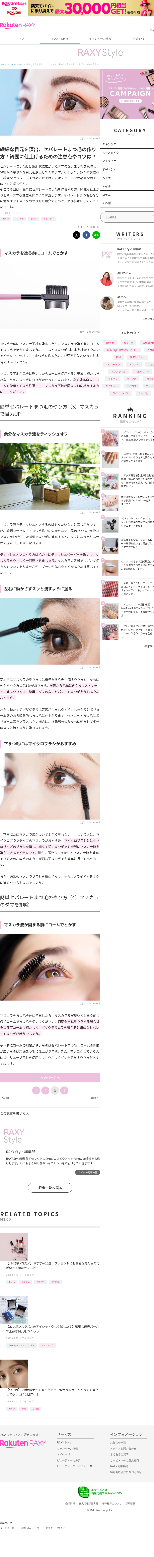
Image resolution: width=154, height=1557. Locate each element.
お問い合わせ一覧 (30, 1528)
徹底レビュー (137, 357)
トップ (20, 38)
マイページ (63, 1454)
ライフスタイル (120, 393)
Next (94, 1097)
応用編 (36, 1408)
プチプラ (41, 1281)
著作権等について (112, 1503)
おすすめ (26, 1281)
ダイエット (111, 386)
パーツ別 (131, 378)
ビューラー (49, 218)
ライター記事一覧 (87, 1172)
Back (5, 1097)
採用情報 (130, 1503)
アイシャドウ (48, 1345)
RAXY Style (60, 38)
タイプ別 (143, 393)
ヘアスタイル (118, 371)
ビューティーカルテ (68, 1460)
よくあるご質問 (119, 1454)
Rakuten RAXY (17, 25)
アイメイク (16, 213)
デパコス (56, 1281)
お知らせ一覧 (118, 1442)
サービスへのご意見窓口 (124, 1460)
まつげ (34, 218)
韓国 (24, 1408)
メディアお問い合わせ (123, 1448)
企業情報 (70, 1503)
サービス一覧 (7, 1528)
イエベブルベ (142, 371)
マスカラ (20, 218)
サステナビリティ (55, 1528)
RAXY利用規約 (119, 1466)
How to (5, 218)
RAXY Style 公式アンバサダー (21, 1345)
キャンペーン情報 (100, 38)
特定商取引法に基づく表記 (126, 1472)
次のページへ (50, 1077)
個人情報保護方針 (88, 1503)
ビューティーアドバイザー (72, 1466)
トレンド (134, 364)
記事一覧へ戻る (50, 1187)
